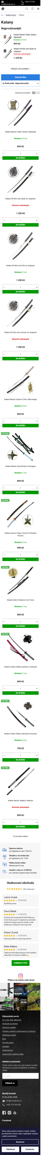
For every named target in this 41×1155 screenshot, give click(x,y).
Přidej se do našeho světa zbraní (21, 980)
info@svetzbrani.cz (14, 1101)
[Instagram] (9, 1113)
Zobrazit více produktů (20, 69)
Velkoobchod (7, 1050)
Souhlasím (30, 1149)
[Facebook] (4, 1113)
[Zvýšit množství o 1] (36, 153)
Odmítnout (10, 1149)
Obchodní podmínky (10, 1024)
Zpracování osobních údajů (12, 1054)
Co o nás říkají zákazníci (11, 1020)
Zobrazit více (20, 963)
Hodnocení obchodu (20, 883)
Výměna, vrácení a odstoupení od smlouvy (19, 1031)
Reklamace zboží (9, 1035)
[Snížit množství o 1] (4, 153)
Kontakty (5, 1046)
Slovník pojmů (7, 1043)
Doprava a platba (9, 1027)
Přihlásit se (10, 1083)
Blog (4, 1039)
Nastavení (20, 1142)
